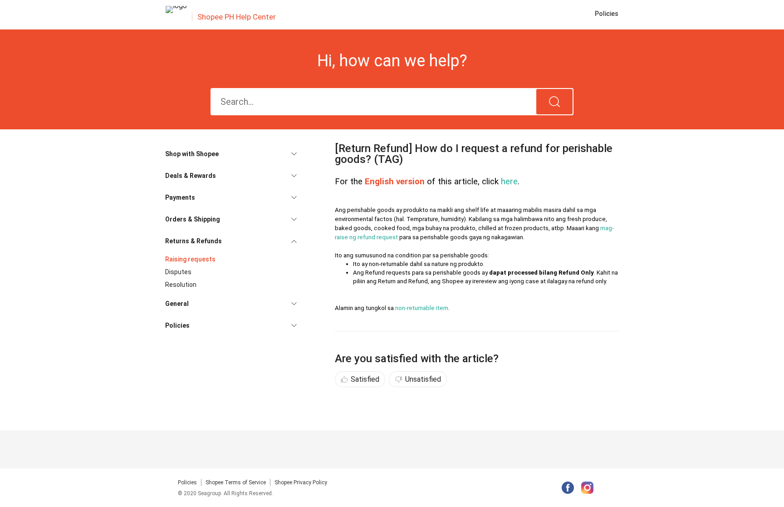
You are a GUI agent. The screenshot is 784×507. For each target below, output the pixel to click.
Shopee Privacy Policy (300, 482)
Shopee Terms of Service (236, 482)
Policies (187, 482)
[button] (231, 154)
